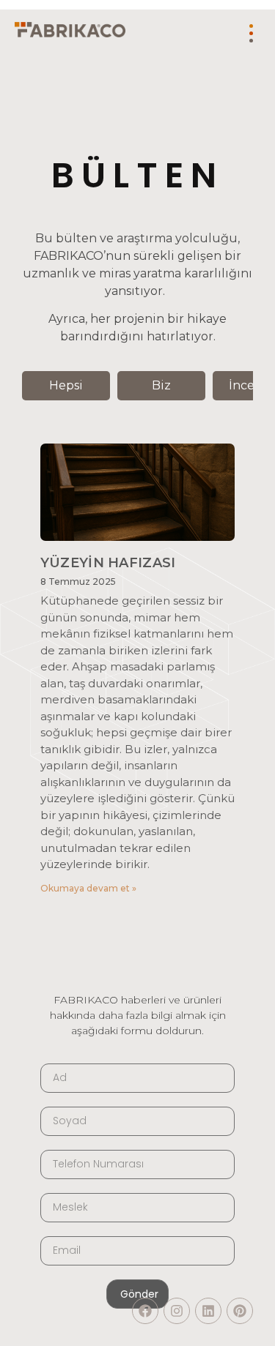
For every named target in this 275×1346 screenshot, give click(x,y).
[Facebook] (145, 1311)
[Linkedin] (208, 1311)
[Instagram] (177, 1311)
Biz (161, 385)
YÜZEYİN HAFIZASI (108, 563)
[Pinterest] (240, 1311)
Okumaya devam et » (88, 888)
